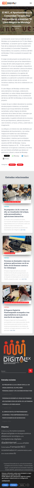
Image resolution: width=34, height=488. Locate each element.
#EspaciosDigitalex (8, 433)
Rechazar (13, 485)
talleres (11, 453)
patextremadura (22, 450)
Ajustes (22, 485)
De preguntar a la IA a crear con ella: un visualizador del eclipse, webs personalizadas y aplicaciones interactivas (16, 213)
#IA (16, 433)
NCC (23, 446)
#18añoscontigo (5, 431)
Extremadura (5, 447)
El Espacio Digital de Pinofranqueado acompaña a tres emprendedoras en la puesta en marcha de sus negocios (16, 313)
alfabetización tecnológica (10, 436)
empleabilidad (20, 443)
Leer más (22, 230)
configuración (6, 481)
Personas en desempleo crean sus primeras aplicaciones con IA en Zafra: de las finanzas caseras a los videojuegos (17, 264)
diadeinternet (9, 442)
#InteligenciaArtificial (24, 433)
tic (15, 453)
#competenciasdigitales (17, 431)
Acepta (5, 485)
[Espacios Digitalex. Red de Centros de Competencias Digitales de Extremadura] (10, 3)
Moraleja (12, 164)
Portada (20, 164)
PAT (16, 450)
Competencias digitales (11, 439)
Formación (15, 447)
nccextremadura (7, 450)
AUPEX (22, 436)
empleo (26, 443)
